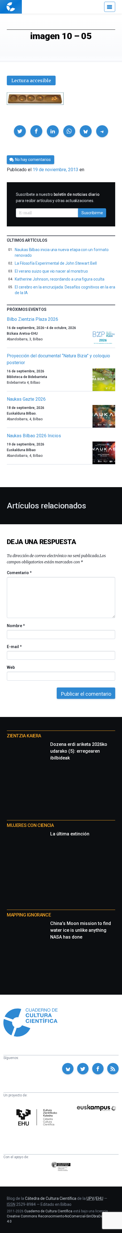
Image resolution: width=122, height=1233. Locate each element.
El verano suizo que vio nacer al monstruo (51, 271)
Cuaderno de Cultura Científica (48, 1211)
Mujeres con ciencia (30, 825)
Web (11, 667)
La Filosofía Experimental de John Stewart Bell (56, 263)
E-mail (14, 646)
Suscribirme (92, 213)
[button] (20, 131)
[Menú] (109, 7)
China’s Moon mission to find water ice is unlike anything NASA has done (80, 930)
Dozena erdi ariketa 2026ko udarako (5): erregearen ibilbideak (78, 751)
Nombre (15, 625)
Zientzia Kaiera (24, 735)
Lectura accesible (31, 80)
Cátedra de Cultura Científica (50, 1198)
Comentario (19, 572)
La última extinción (69, 834)
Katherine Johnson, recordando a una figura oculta (59, 279)
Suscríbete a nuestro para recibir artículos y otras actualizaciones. (58, 197)
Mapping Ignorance (29, 915)
